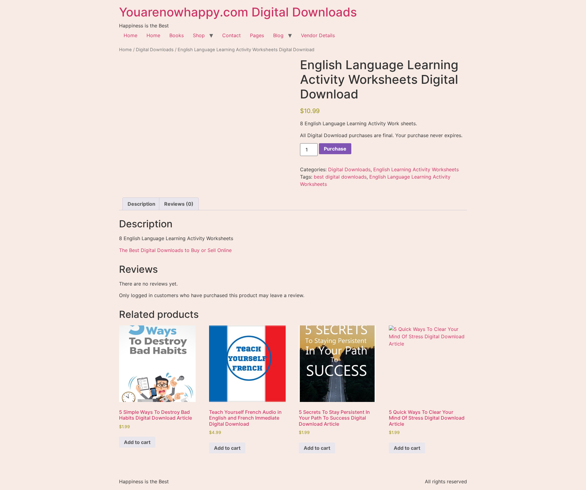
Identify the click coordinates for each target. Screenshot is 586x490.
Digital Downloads (155, 49)
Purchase (335, 149)
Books (176, 35)
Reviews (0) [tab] (179, 204)
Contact (231, 35)
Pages (257, 35)
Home (130, 35)
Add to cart (137, 442)
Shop (199, 35)
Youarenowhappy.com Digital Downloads (238, 12)
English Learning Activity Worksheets (416, 169)
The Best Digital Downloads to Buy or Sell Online (175, 250)
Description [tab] (141, 204)
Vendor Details (318, 35)
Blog (278, 35)
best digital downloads (340, 177)
